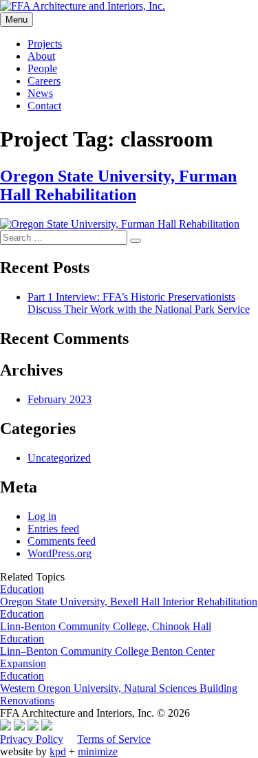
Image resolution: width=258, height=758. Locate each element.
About (41, 56)
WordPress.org (60, 553)
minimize (98, 751)
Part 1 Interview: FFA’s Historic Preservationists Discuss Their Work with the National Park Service (139, 303)
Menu (17, 19)
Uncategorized (59, 458)
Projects (45, 44)
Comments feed (62, 541)
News (40, 93)
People (42, 68)
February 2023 (60, 399)
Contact (44, 105)
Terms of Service (114, 739)
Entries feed (53, 528)
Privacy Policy (31, 739)
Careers (44, 81)
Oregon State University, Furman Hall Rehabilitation (118, 185)
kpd (58, 751)
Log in (42, 516)
